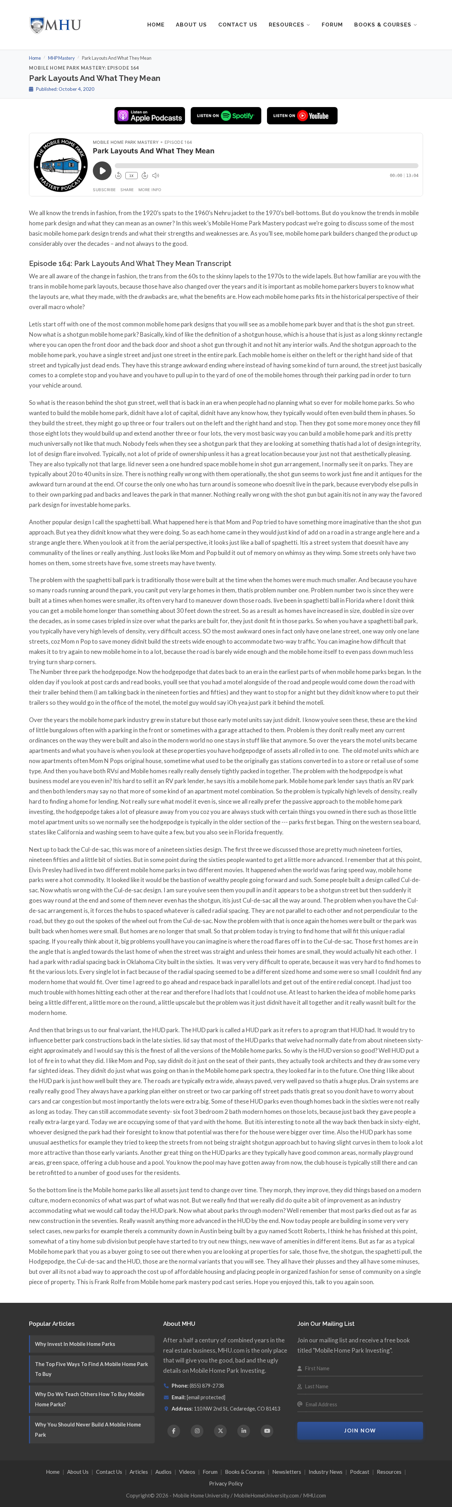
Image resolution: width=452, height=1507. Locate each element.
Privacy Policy (226, 1483)
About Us (191, 25)
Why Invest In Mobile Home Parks (75, 1344)
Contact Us (237, 25)
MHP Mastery (61, 58)
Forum (332, 25)
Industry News (326, 1471)
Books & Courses (382, 25)
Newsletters (286, 1471)
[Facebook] (173, 1431)
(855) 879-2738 (207, 1386)
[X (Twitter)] (220, 1431)
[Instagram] (197, 1431)
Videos (187, 1471)
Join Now (360, 1431)
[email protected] (206, 1397)
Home (156, 25)
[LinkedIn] (243, 1431)
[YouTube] (267, 1431)
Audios (163, 1471)
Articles (139, 1471)
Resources (286, 25)
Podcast (359, 1471)
